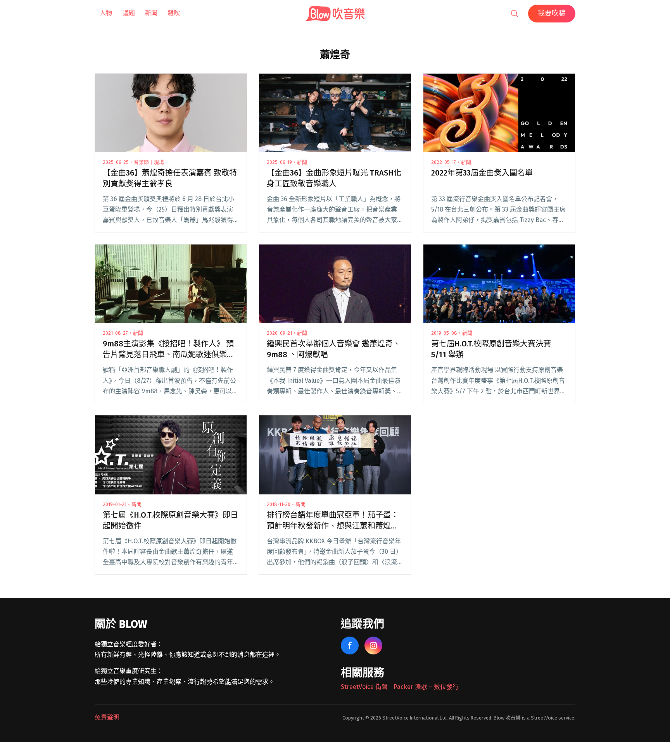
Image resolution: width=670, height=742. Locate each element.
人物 (106, 13)
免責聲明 (107, 717)
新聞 (151, 13)
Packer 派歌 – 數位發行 (426, 686)
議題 (129, 13)
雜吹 (174, 13)
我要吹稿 (552, 13)
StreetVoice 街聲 (364, 686)
